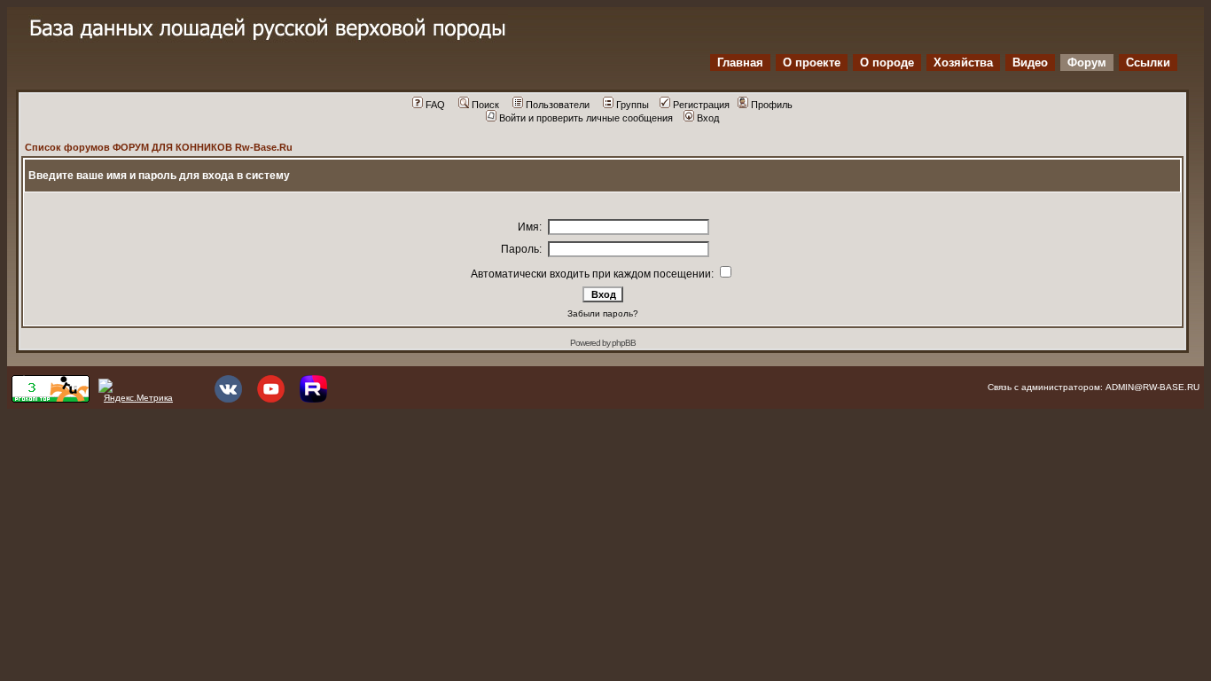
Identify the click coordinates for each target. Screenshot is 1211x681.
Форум (1086, 62)
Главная (740, 62)
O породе (887, 62)
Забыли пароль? (602, 313)
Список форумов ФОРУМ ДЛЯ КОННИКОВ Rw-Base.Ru (159, 147)
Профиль (772, 104)
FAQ (435, 104)
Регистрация (701, 104)
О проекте (811, 62)
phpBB (624, 343)
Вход (708, 118)
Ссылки (1148, 62)
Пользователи (558, 104)
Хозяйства (963, 62)
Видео (1030, 62)
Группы (632, 104)
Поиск (485, 104)
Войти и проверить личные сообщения (586, 118)
